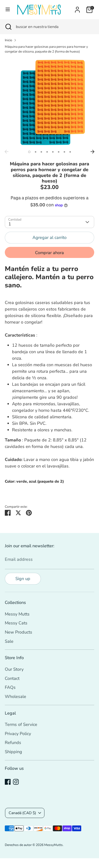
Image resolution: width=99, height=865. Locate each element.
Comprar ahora (49, 253)
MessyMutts (53, 845)
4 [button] (47, 152)
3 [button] (41, 152)
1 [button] (29, 152)
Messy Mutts (17, 614)
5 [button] (53, 152)
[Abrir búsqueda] (8, 27)
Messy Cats (16, 623)
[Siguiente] (92, 151)
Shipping (13, 752)
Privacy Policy (18, 734)
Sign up (22, 578)
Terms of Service (21, 724)
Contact (12, 678)
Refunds (13, 742)
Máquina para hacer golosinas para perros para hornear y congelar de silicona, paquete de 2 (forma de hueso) (46, 49)
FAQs (10, 687)
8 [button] (70, 152)
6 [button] (58, 152)
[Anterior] (6, 151)
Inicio (8, 40)
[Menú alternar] (7, 9)
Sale (9, 641)
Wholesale (15, 696)
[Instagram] (16, 782)
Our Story (14, 669)
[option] (49, 102)
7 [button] (64, 152)
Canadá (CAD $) (22, 813)
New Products (18, 632)
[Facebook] (8, 782)
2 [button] (35, 152)
